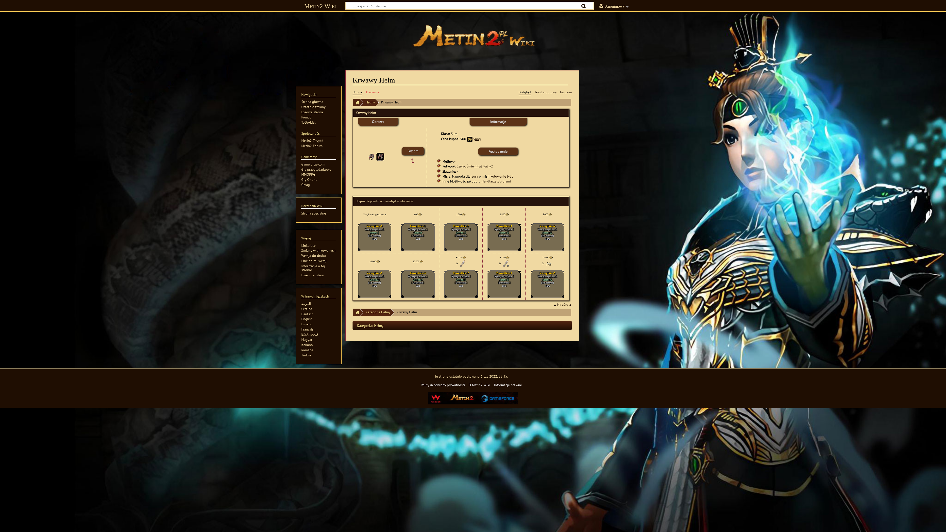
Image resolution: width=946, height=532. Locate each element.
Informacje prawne (508, 384)
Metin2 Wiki (320, 6)
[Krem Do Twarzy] (549, 263)
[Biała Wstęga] (463, 263)
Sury (475, 176)
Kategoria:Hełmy (378, 312)
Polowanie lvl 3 (502, 176)
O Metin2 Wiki (479, 384)
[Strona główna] (473, 38)
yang (477, 138)
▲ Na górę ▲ (563, 304)
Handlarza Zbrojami (496, 181)
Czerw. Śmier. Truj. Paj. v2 (474, 166)
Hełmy (370, 102)
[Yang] (470, 138)
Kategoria (364, 325)
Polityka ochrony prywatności (443, 384)
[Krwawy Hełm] (380, 156)
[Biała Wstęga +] (506, 263)
